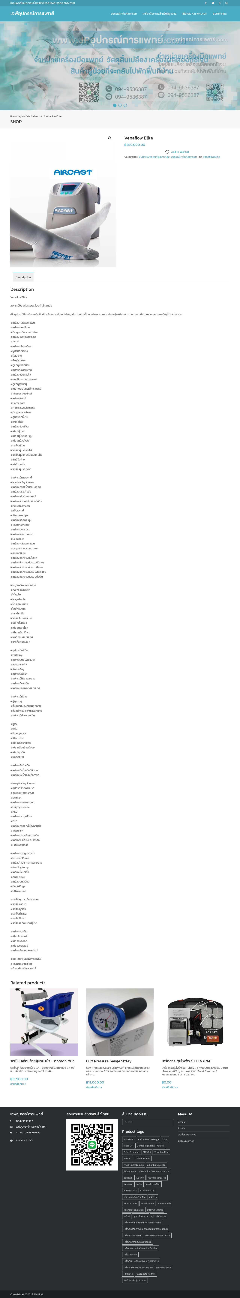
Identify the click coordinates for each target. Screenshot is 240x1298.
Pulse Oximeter (132, 1152)
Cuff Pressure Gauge (148, 1139)
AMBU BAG (129, 1139)
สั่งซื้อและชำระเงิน (187, 1134)
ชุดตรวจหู (128, 1177)
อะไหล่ (127, 1216)
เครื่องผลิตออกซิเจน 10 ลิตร (157, 1235)
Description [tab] (23, 277)
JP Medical (37, 1294)
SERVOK (147, 1152)
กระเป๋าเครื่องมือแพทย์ (134, 1165)
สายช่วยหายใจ (130, 1190)
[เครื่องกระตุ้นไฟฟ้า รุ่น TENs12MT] (195, 1022)
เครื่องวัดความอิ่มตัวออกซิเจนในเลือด (140, 1248)
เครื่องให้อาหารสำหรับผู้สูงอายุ (159, 14)
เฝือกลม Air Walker (194, 14)
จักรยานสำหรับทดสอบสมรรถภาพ (154, 1171)
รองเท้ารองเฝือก (153, 1184)
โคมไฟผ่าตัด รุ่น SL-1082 (135, 1280)
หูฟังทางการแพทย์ (155, 1209)
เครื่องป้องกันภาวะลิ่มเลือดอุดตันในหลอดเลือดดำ (146, 1229)
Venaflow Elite (211, 157)
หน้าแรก (182, 1122)
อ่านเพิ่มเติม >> (18, 1084)
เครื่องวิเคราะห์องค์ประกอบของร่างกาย (141, 1261)
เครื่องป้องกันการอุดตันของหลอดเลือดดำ (142, 1222)
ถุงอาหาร (140, 1177)
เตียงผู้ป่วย (128, 1274)
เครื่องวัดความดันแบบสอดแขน (138, 1241)
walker (127, 1158)
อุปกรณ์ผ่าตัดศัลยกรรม (124, 14)
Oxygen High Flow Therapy (150, 1145)
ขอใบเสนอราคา (186, 1141)
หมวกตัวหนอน (147, 1203)
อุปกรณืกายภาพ (141, 1216)
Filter (165, 1139)
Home (13, 116)
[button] (109, 138)
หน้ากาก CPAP (130, 1203)
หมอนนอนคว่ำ (164, 1203)
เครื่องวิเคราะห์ (130, 1254)
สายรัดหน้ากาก (147, 1190)
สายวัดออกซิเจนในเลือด (135, 1197)
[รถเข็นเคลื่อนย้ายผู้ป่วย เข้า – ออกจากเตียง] (44, 1022)
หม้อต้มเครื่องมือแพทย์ (133, 1209)
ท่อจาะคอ (128, 1184)
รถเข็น (139, 1184)
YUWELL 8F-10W (142, 1158)
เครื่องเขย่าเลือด (163, 1267)
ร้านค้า (181, 1128)
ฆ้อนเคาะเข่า (130, 1171)
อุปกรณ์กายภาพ (158, 1216)
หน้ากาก (153, 1197)
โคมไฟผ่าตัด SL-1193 (145, 1274)
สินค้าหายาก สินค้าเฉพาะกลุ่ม (154, 157)
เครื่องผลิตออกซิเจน (133, 1235)
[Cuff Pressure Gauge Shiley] (120, 1022)
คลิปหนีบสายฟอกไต (156, 1165)
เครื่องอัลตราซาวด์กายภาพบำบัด (138, 1267)
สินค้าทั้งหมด (219, 14)
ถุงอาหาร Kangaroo (157, 1177)
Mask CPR (128, 1145)
